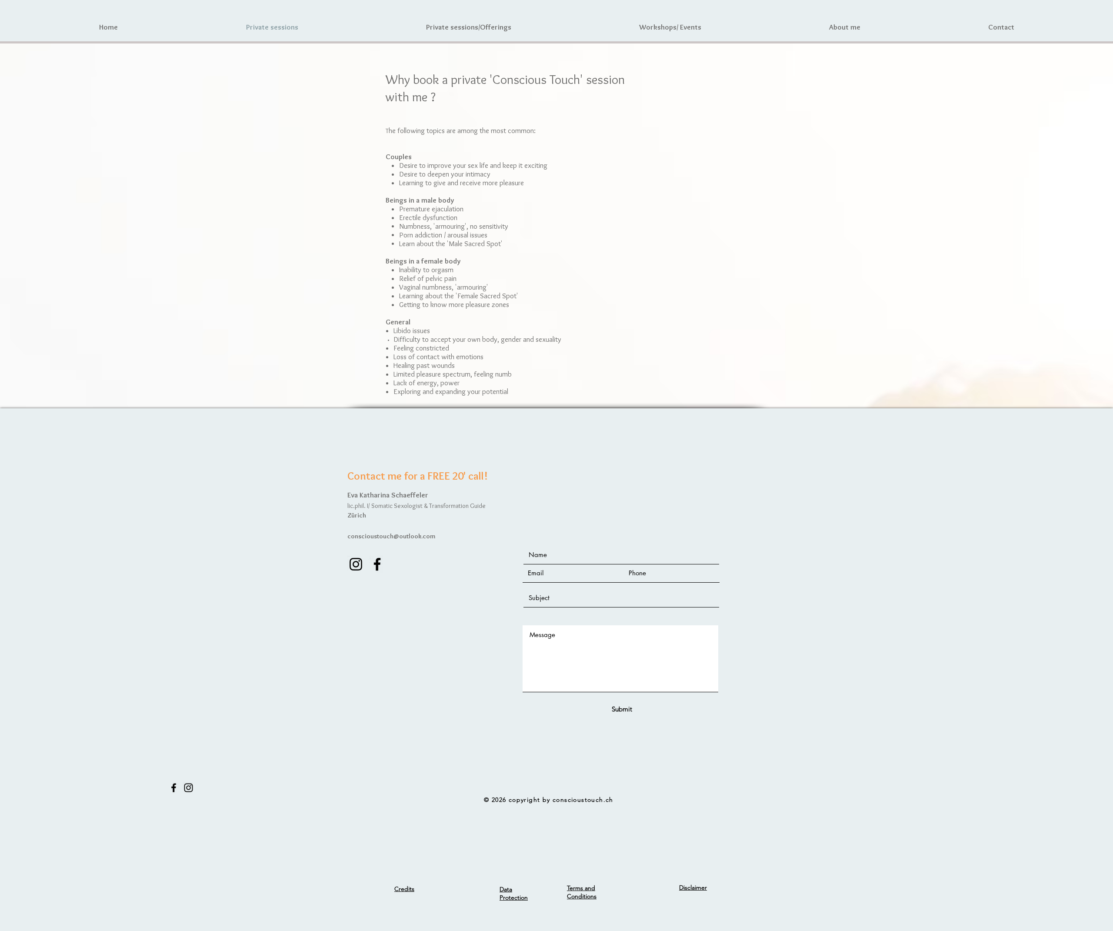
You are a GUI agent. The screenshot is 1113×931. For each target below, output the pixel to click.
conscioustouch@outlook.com (391, 536)
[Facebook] (377, 564)
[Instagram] (355, 564)
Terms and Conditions (581, 892)
